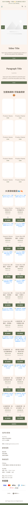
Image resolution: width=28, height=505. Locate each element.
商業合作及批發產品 (6, 438)
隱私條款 (4, 451)
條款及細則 (4, 453)
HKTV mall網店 (5, 440)
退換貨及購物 (5, 455)
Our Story (4, 436)
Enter (14, 58)
